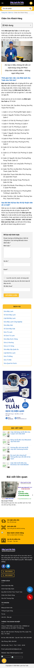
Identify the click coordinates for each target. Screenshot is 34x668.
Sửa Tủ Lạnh (8, 332)
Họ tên (6, 261)
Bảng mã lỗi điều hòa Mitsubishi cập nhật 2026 (20, 440)
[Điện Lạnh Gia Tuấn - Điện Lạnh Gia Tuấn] (17, 3)
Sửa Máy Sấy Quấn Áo (11, 349)
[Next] (32, 495)
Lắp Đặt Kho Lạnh (9, 353)
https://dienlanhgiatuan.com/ (15, 652)
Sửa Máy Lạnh (8, 311)
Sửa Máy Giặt (8, 325)
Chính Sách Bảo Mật (7, 585)
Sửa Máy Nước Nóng (11, 339)
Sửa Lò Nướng (9, 342)
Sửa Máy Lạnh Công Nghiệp (13, 322)
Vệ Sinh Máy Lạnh (10, 315)
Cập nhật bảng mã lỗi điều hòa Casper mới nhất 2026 (20, 433)
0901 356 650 (10, 637)
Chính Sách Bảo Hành (7, 588)
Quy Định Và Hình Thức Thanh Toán (11, 592)
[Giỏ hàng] (31, 3)
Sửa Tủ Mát (7, 360)
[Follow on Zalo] (8, 566)
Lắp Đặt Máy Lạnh (10, 318)
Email (6, 269)
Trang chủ (4, 12)
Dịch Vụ (10, 12)
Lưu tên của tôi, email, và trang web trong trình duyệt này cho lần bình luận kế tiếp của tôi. (17, 280)
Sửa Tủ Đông (8, 356)
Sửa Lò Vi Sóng (9, 346)
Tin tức (3, 614)
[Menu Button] (4, 660)
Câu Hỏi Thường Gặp (7, 598)
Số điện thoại (8, 286)
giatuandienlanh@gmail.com (13, 649)
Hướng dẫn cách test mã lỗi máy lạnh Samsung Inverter (19, 448)
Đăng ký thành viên (6, 607)
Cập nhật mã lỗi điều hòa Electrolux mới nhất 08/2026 (19, 463)
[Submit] (30, 8)
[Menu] (2, 3)
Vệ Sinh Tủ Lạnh (9, 335)
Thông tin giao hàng (7, 610)
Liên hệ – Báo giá (6, 617)
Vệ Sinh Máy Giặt (9, 328)
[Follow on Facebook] (4, 566)
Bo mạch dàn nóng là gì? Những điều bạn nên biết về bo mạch (20, 456)
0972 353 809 (28, 637)
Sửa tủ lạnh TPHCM (7, 501)
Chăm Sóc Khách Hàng (8, 595)
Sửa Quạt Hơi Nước (10, 363)
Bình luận (7, 245)
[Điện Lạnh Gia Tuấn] (8, 551)
